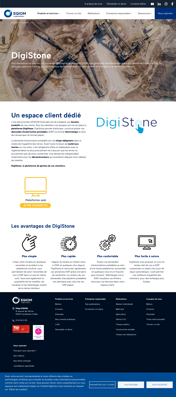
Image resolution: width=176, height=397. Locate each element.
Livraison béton (138, 3)
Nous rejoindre (165, 13)
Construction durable (125, 329)
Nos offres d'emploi (22, 361)
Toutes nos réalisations (126, 334)
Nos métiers (18, 356)
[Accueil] (16, 13)
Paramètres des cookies (102, 385)
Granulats (59, 314)
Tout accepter (159, 385)
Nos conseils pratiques (65, 319)
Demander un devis (116, 3)
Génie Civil (121, 319)
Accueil (14, 23)
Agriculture (121, 314)
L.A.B (57, 324)
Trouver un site (73, 13)
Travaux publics (123, 324)
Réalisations (94, 13)
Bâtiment (120, 309)
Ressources (144, 13)
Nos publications (92, 304)
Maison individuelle (124, 304)
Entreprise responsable (118, 13)
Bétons (58, 304)
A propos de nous (93, 3)
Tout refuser (131, 385)
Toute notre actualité (155, 319)
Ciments (59, 309)
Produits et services (47, 13)
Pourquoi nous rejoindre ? (24, 351)
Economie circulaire (94, 309)
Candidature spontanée (23, 366)
